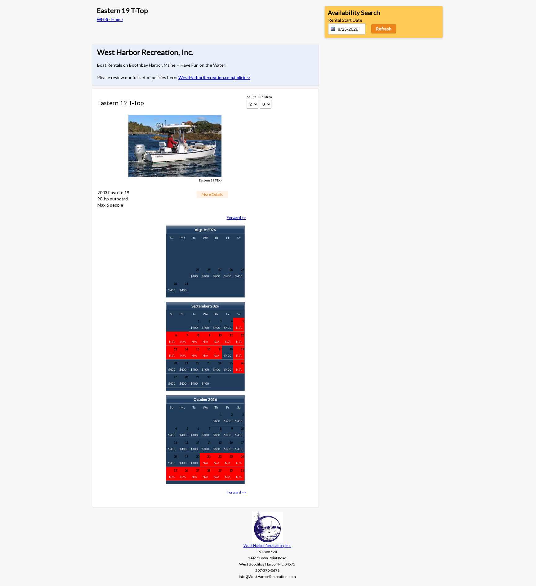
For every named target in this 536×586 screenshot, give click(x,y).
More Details (212, 194)
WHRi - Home (110, 19)
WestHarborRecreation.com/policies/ (214, 77)
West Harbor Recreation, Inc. (267, 545)
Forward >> (236, 217)
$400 (194, 273)
